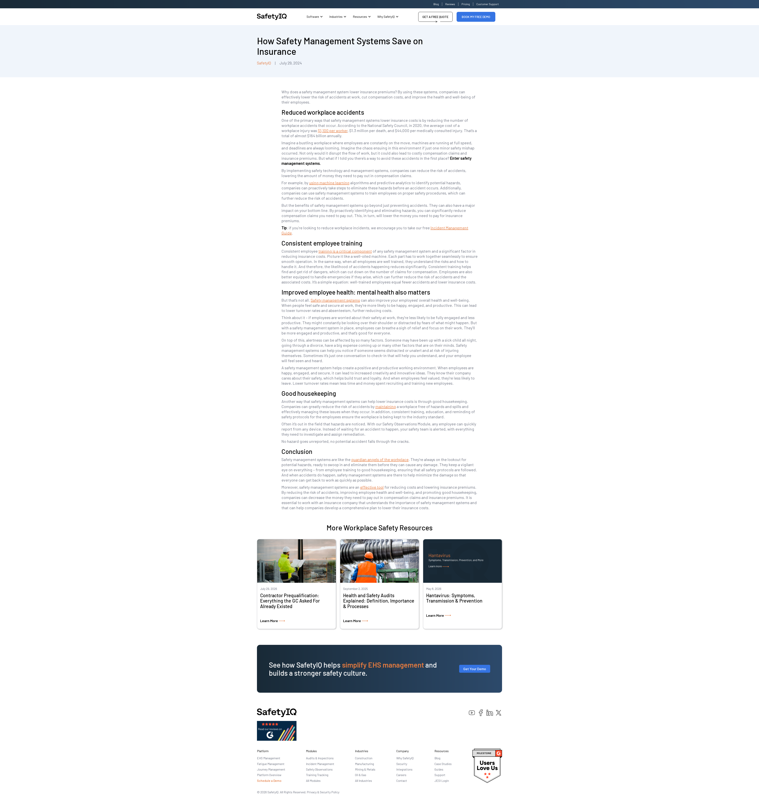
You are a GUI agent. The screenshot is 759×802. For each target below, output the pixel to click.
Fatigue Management (270, 764)
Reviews (450, 4)
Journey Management (271, 769)
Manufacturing (364, 764)
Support (439, 775)
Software (313, 16)
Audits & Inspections (320, 758)
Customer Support (487, 4)
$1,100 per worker (332, 130)
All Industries (363, 780)
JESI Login (441, 780)
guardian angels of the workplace (380, 459)
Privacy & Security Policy (323, 792)
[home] (272, 17)
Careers (401, 775)
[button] (315, 16)
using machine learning (329, 182)
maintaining (385, 406)
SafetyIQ (264, 62)
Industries (336, 16)
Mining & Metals (365, 769)
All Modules (313, 780)
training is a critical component (345, 251)
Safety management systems (335, 300)
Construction (363, 758)
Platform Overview (269, 775)
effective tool (372, 487)
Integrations (404, 769)
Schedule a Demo (269, 780)
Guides (438, 769)
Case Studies (443, 764)
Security (401, 764)
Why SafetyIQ (386, 16)
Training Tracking (317, 775)
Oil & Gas (360, 775)
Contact (401, 780)
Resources (360, 16)
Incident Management (320, 764)
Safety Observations (319, 769)
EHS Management (268, 758)
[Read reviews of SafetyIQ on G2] (276, 730)
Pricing (466, 4)
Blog (436, 4)
